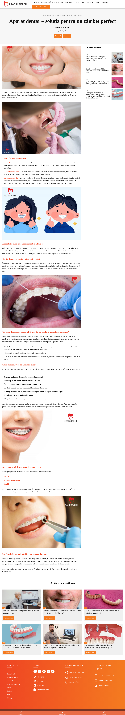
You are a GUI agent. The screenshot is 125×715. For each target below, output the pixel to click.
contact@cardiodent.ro (43, 689)
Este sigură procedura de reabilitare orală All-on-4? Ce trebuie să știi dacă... (20, 646)
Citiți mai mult (9, 618)
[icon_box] (38, 677)
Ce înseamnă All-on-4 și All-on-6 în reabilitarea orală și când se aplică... (100, 646)
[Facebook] (56, 36)
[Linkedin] (44, 671)
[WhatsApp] (69, 36)
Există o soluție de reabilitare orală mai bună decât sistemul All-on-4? (98, 70)
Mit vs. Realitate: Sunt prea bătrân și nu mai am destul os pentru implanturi (96, 58)
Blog (49, 15)
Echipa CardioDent (63, 27)
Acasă (45, 15)
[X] (60, 36)
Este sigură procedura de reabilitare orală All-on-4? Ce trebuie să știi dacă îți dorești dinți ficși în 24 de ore (98, 95)
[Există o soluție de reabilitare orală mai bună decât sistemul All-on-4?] (117, 70)
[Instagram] (39, 671)
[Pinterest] (65, 36)
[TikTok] (48, 671)
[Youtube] (52, 671)
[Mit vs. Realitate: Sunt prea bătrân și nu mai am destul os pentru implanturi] (117, 57)
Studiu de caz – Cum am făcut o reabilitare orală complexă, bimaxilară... (61, 646)
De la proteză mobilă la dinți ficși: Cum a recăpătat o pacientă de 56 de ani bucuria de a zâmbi (98, 83)
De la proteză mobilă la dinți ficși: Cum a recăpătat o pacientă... (102, 612)
